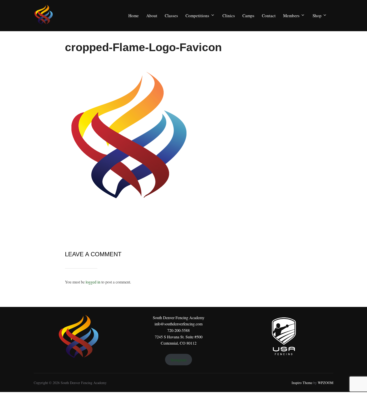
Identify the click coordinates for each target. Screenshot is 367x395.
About (151, 15)
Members (291, 15)
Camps (248, 15)
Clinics (228, 15)
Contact (269, 15)
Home (133, 15)
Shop (317, 15)
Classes (171, 15)
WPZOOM (325, 382)
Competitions (197, 15)
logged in (93, 281)
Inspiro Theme (302, 382)
